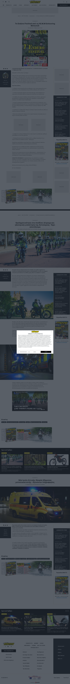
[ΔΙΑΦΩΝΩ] (51, 332)
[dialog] (35, 342)
